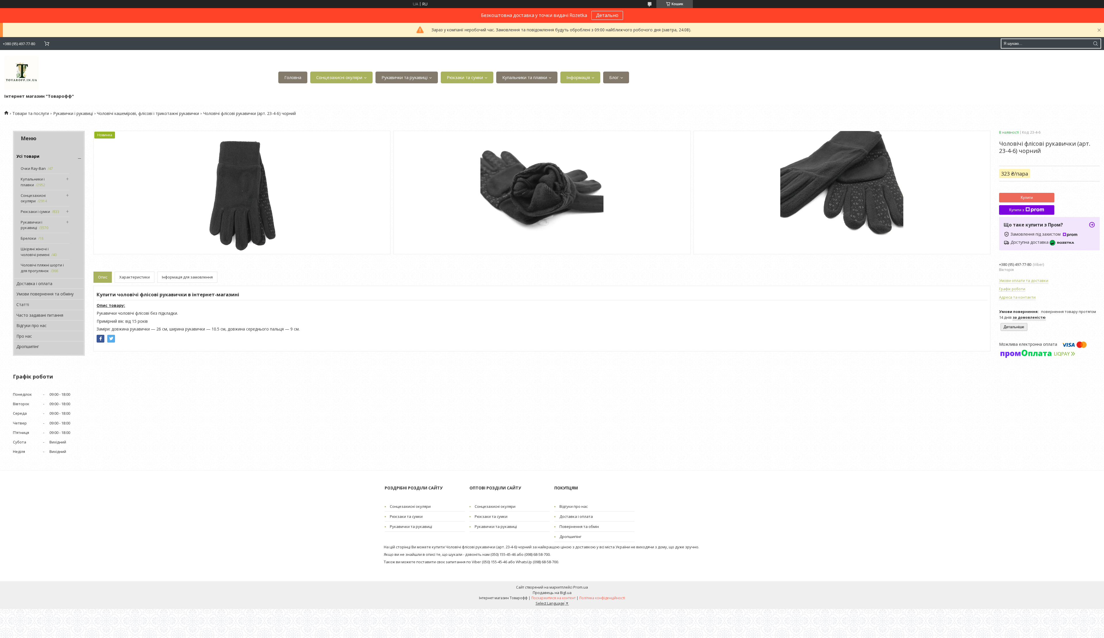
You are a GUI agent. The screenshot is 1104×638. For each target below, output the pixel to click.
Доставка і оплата (34, 283)
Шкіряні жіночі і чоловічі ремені (35, 251)
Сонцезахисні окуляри (339, 77)
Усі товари (27, 156)
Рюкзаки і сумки (35, 211)
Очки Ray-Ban (33, 168)
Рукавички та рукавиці (405, 77)
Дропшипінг (27, 346)
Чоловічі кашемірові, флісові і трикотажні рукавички (148, 113)
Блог (614, 77)
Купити (1027, 197)
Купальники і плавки (33, 181)
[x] (111, 339)
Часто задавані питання (39, 315)
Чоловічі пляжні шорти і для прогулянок (42, 267)
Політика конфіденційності (602, 597)
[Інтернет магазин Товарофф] (21, 73)
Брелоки (28, 238)
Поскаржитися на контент (553, 597)
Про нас (24, 336)
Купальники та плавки (524, 77)
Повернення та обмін (579, 526)
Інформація (578, 77)
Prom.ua (580, 587)
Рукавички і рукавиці (73, 113)
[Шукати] (1095, 43)
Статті (22, 304)
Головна (292, 77)
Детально (607, 15)
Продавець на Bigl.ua (552, 592)
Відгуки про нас (31, 325)
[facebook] (100, 339)
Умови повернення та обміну (45, 294)
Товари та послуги (30, 113)
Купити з (1016, 210)
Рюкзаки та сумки (465, 77)
